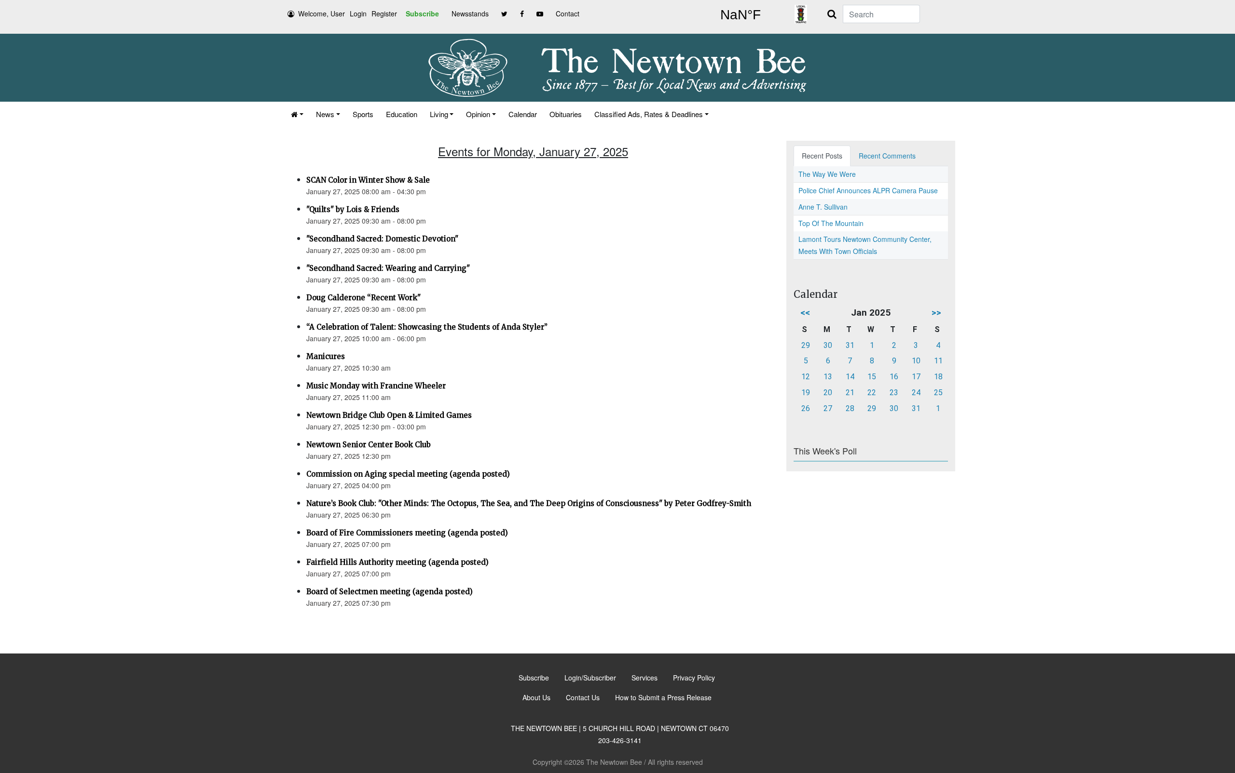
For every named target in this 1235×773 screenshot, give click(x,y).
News (325, 114)
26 (805, 408)
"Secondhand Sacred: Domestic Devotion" (382, 238)
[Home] (297, 114)
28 (850, 408)
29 (805, 345)
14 (850, 376)
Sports (363, 114)
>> (936, 312)
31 (850, 345)
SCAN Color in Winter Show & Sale (368, 180)
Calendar (522, 114)
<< (805, 312)
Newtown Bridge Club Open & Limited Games (389, 415)
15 (871, 376)
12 (805, 376)
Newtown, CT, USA (740, 15)
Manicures (325, 356)
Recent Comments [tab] (887, 155)
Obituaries (565, 114)
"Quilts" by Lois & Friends (352, 209)
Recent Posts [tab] (822, 155)
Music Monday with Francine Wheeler (376, 385)
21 (850, 392)
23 (894, 392)
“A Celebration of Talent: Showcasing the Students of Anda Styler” (427, 327)
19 (805, 392)
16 (894, 376)
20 (827, 392)
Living (439, 114)
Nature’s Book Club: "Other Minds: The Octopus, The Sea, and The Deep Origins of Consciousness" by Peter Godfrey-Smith (528, 503)
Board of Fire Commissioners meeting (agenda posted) (407, 532)
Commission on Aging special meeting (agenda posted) (408, 474)
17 (916, 376)
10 (916, 360)
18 (938, 376)
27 (827, 408)
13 (827, 376)
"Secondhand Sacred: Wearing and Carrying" (388, 268)
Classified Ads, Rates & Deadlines (648, 114)
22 (871, 392)
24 (916, 392)
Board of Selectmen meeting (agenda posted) (389, 591)
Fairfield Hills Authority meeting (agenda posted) (397, 562)
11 (938, 360)
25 (938, 392)
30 (827, 345)
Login (358, 13)
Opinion (478, 114)
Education (401, 114)
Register (384, 13)
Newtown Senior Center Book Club (368, 444)
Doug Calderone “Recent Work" (363, 297)
